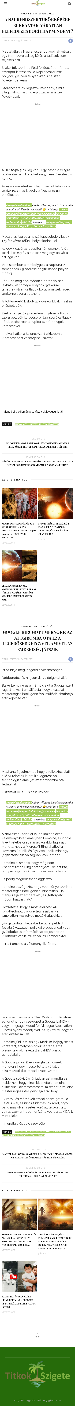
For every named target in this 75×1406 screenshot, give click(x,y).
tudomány (21, 424)
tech (66, 1132)
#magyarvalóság (55, 222)
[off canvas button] (5, 3)
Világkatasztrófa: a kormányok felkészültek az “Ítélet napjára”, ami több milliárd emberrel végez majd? (19, 592)
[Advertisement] (37, 136)
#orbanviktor (13, 222)
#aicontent (62, 213)
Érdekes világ (46, 14)
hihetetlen (21, 1132)
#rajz (68, 222)
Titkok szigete (10, 41)
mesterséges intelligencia (45, 1132)
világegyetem (51, 424)
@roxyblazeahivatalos (19, 205)
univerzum (35, 424)
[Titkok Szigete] (37, 1374)
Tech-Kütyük (46, 626)
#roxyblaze (12, 218)
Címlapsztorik (29, 14)
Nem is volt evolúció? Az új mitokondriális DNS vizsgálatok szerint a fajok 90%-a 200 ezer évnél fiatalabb (19, 530)
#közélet (27, 222)
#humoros (12, 213)
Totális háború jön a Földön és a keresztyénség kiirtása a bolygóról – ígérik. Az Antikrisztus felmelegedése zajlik (55, 1241)
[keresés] (69, 4)
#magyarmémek (45, 213)
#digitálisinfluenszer (31, 218)
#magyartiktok (27, 213)
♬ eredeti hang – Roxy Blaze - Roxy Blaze (31, 226)
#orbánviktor (52, 218)
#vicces (63, 209)
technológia (37, 1135)
